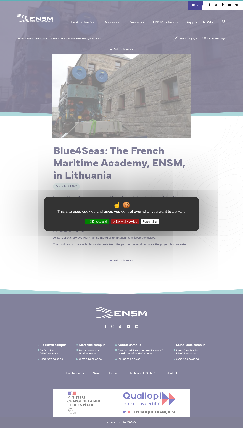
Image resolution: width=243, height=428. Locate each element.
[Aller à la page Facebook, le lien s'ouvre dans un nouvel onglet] (209, 5)
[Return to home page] (35, 23)
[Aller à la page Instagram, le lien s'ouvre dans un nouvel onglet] (215, 5)
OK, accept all (98, 221)
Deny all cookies (126, 221)
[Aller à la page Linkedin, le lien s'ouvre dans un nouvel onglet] (236, 5)
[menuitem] (82, 21)
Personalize (150, 221)
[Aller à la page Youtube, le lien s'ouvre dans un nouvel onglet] (229, 5)
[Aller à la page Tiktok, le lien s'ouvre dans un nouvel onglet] (222, 5)
